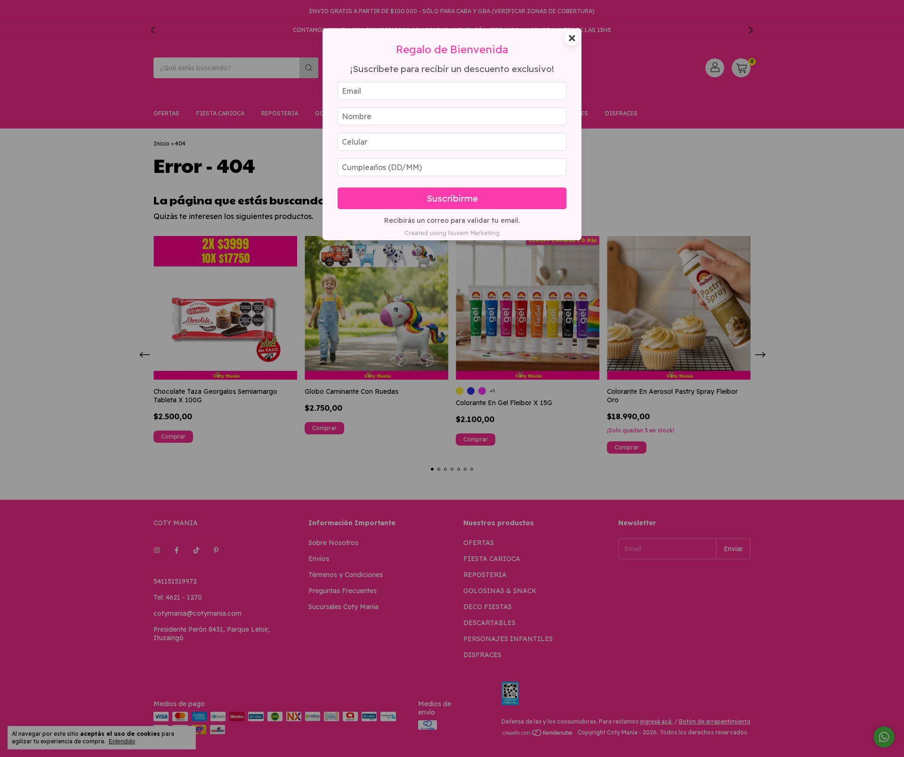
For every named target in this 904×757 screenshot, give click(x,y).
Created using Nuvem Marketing (452, 232)
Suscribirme (452, 198)
